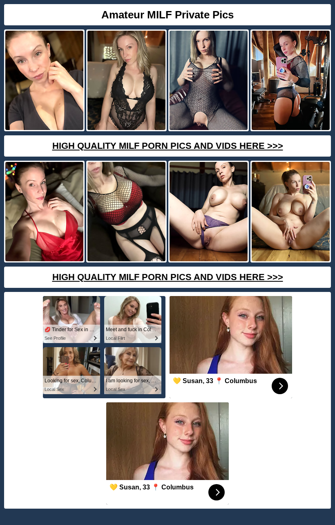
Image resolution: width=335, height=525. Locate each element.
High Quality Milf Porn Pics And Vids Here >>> (167, 146)
